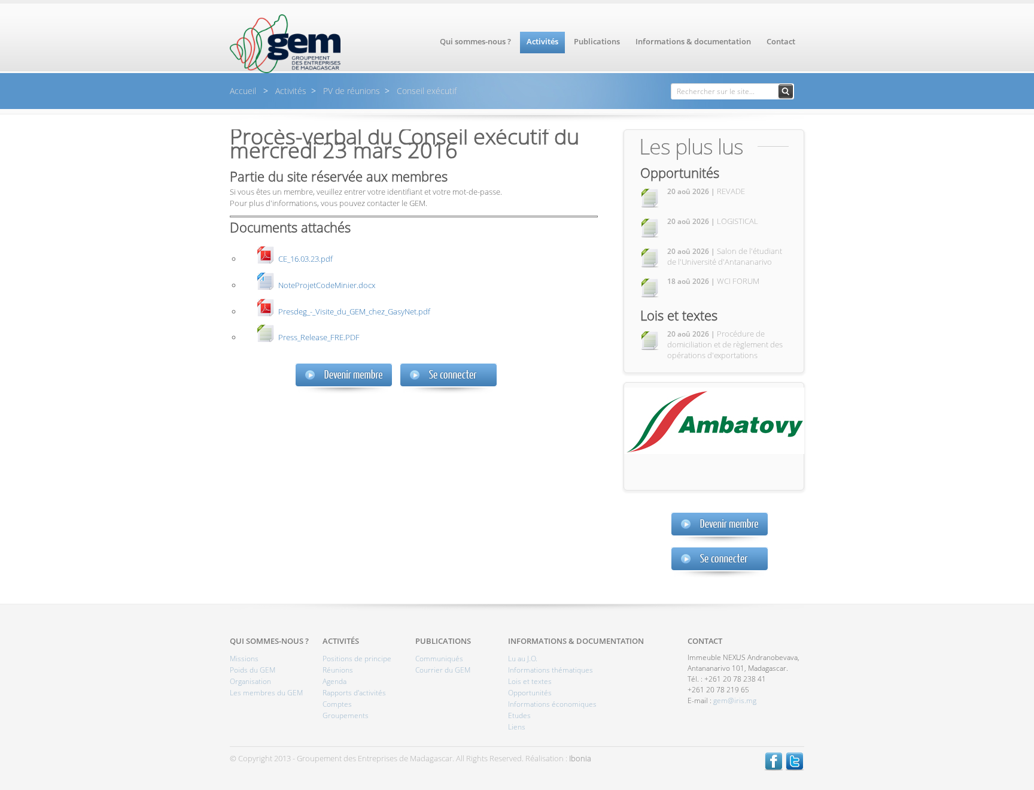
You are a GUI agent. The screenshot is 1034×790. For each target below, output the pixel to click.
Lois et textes (678, 315)
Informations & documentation (693, 41)
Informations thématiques (550, 670)
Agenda (334, 681)
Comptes (337, 704)
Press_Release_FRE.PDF (319, 337)
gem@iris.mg (734, 700)
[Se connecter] (719, 562)
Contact (781, 41)
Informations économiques (552, 704)
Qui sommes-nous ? (475, 41)
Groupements (346, 715)
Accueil (244, 90)
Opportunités (679, 172)
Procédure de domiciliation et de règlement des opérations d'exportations (725, 344)
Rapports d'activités (354, 693)
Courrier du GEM (442, 670)
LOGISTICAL (712, 221)
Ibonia (580, 758)
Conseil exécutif (425, 90)
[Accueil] (285, 70)
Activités (542, 41)
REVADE (706, 191)
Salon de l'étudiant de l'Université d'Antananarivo (724, 256)
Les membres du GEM (266, 693)
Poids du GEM (252, 670)
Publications (597, 41)
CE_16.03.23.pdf (305, 258)
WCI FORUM (713, 281)
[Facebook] (773, 767)
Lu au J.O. (522, 658)
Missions (244, 658)
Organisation (250, 681)
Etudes (519, 715)
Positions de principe (357, 658)
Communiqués (439, 658)
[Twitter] (794, 767)
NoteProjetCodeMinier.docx (326, 285)
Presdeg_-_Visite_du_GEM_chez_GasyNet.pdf (354, 311)
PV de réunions (350, 90)
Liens (516, 727)
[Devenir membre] (719, 527)
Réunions (338, 670)
